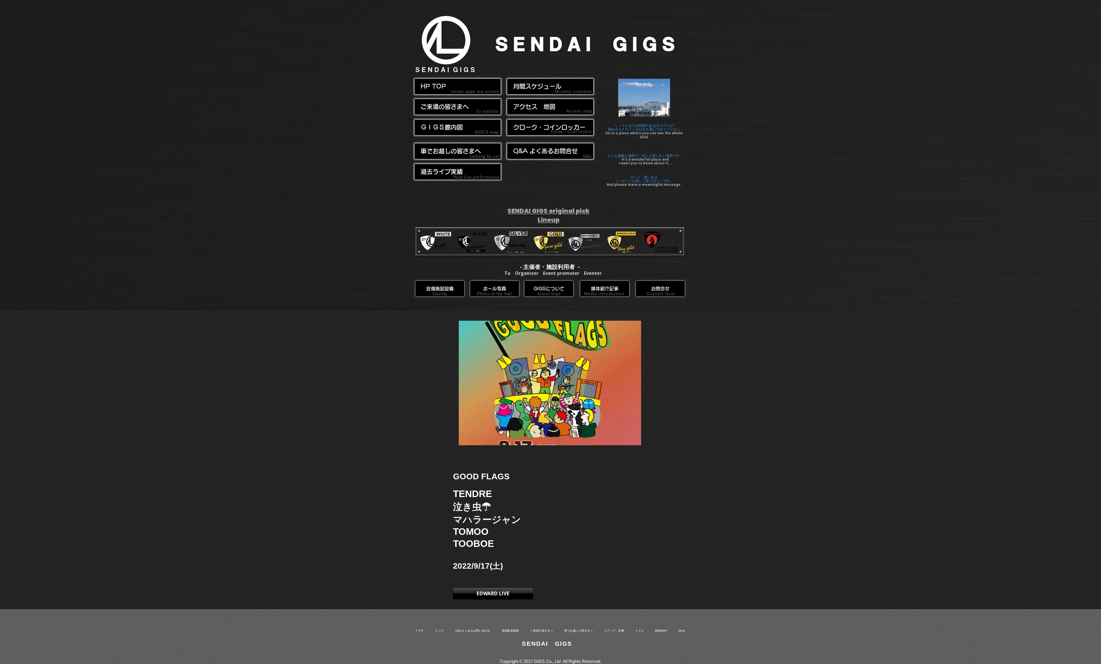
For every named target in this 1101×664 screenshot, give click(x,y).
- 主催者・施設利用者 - (550, 267)
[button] (458, 151)
